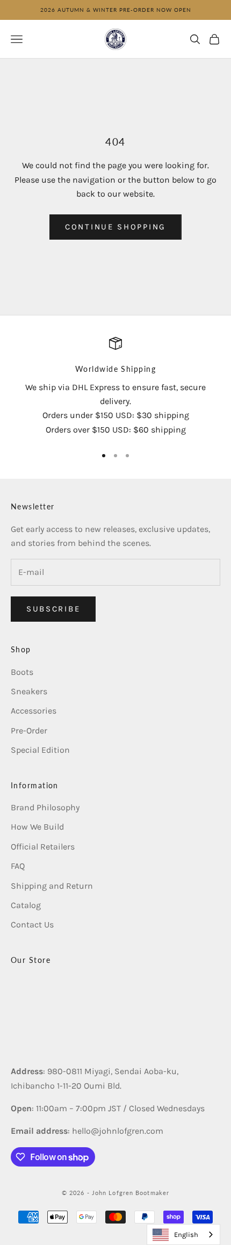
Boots (22, 672)
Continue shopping (115, 227)
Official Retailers (43, 846)
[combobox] (183, 1234)
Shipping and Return (52, 886)
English (186, 1234)
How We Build (37, 827)
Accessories (33, 711)
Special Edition (40, 750)
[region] (115, 387)
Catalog (26, 905)
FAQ (18, 866)
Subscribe (53, 609)
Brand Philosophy (45, 807)
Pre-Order (29, 730)
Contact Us (32, 924)
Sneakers (29, 691)
